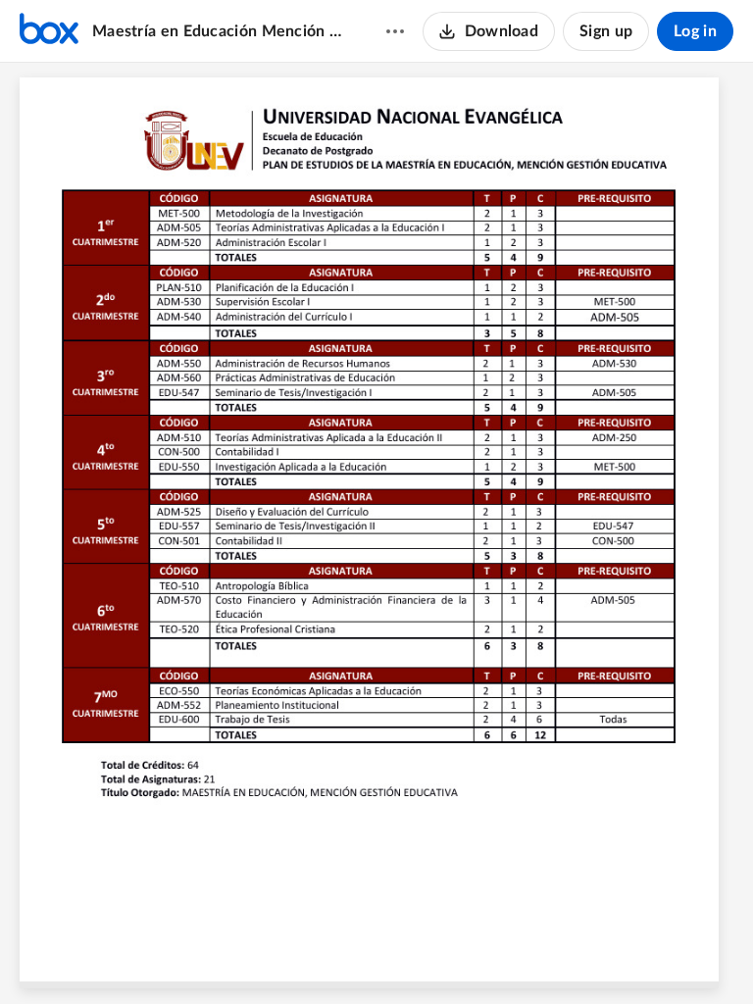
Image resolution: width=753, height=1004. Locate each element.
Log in (695, 31)
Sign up (605, 31)
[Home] (49, 31)
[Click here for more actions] (395, 31)
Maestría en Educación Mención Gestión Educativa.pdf (220, 31)
